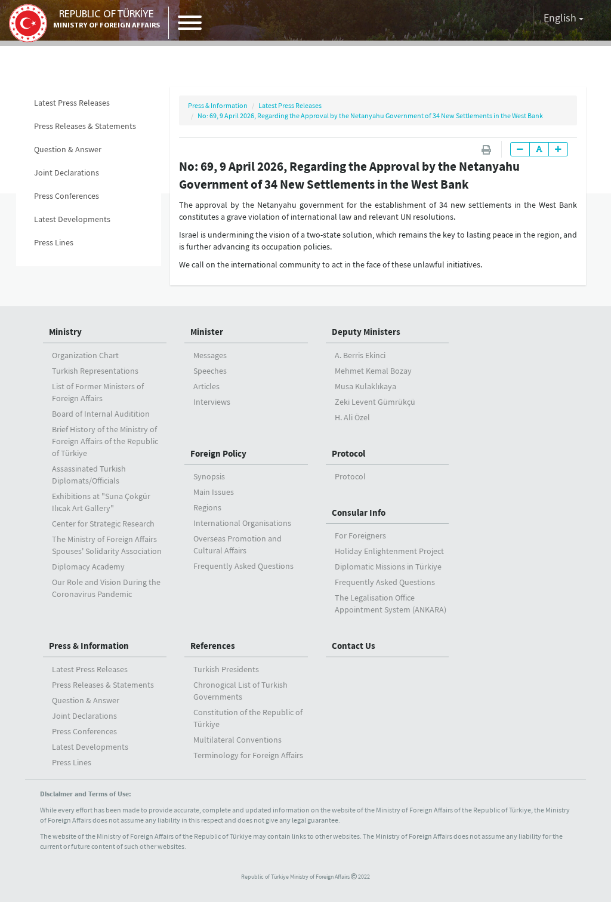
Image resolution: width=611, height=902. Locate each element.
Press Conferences (66, 195)
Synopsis (209, 476)
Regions (207, 507)
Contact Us (353, 645)
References (212, 645)
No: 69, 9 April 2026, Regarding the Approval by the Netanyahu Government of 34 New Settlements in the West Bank (370, 115)
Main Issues (213, 492)
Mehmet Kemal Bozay (373, 370)
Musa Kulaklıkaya (365, 386)
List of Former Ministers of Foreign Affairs (98, 392)
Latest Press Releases (72, 102)
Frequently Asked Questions (243, 566)
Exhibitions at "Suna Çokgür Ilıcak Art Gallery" (101, 502)
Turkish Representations (95, 370)
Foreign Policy (218, 453)
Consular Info (358, 512)
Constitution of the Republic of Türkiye (248, 718)
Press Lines (53, 242)
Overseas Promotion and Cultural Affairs (237, 544)
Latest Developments (72, 219)
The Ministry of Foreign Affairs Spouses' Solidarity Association (107, 545)
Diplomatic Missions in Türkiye (388, 566)
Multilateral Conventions (237, 739)
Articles (206, 386)
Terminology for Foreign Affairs (248, 755)
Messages (210, 355)
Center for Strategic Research (103, 523)
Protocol (348, 453)
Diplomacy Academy (88, 566)
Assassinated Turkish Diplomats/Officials (89, 474)
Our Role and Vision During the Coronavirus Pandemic (106, 588)
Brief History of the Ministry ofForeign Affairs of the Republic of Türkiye (105, 441)
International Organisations (242, 523)
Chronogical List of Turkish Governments (240, 690)
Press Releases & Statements (85, 126)
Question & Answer (67, 149)
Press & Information (218, 105)
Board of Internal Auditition (101, 413)
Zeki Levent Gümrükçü (375, 401)
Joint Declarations (66, 172)
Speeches (210, 370)
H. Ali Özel (352, 417)
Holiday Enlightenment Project (389, 551)
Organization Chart (85, 355)
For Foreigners (360, 535)
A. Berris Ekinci (360, 355)
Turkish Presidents (226, 669)
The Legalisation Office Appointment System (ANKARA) (390, 603)
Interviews (211, 401)
